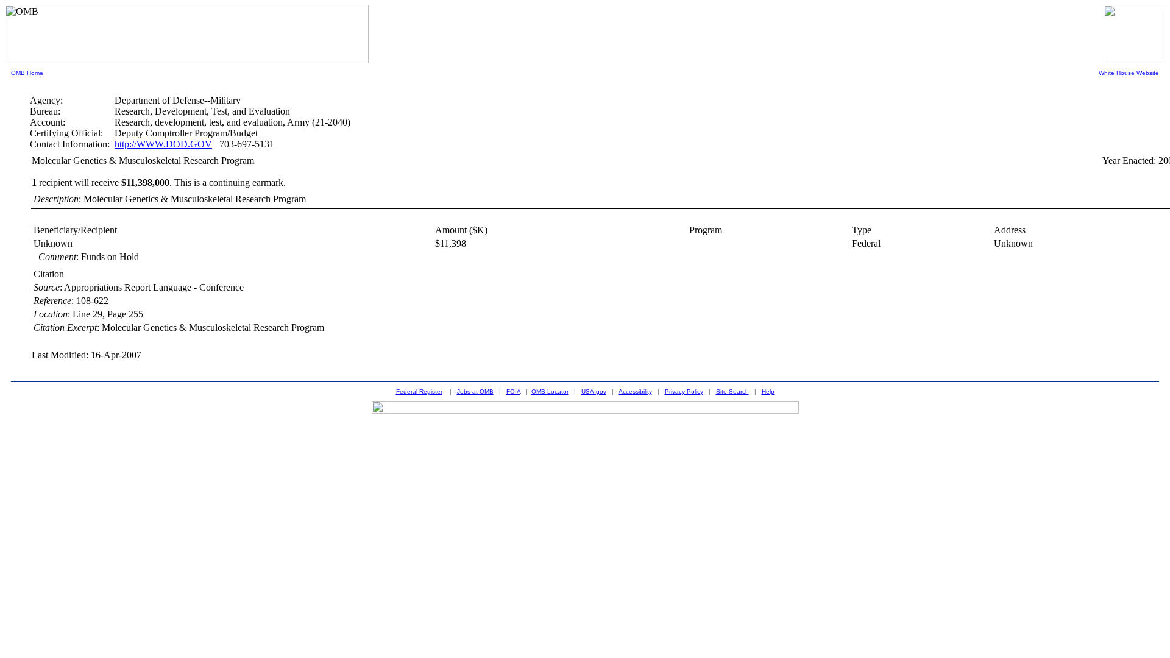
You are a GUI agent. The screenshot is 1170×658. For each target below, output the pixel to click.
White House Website (1129, 72)
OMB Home (27, 72)
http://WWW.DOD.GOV (163, 144)
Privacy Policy (684, 391)
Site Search (732, 391)
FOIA (513, 391)
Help (768, 391)
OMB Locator (550, 391)
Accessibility (635, 391)
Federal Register (419, 391)
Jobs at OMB (475, 391)
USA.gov (593, 391)
